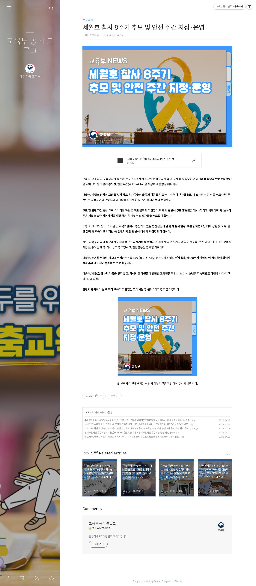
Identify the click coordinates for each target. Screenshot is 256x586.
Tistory (178, 581)
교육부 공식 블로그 (30, 46)
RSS (37, 578)
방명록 (22, 578)
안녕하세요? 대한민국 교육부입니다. (108, 536)
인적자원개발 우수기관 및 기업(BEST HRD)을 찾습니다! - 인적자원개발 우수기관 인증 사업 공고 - (130, 432)
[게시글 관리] (101, 396)
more (229, 454)
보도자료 (88, 20)
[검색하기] (51, 8)
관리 (52, 578)
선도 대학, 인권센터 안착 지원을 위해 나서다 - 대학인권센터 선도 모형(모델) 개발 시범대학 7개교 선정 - (132, 436)
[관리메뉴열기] (249, 6)
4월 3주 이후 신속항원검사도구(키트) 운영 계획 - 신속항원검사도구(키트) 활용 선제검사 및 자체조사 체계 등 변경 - (138, 420)
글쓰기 (7, 578)
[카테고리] (9, 8)
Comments (92, 508)
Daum (157, 581)
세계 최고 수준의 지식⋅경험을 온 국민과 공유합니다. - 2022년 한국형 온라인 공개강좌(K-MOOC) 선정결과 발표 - (137, 424)
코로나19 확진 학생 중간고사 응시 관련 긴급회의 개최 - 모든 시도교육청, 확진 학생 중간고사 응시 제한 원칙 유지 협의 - (140, 428)
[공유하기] (96, 396)
